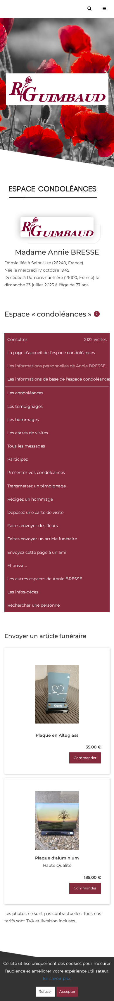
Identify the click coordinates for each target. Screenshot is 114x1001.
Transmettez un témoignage (36, 486)
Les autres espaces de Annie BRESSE (44, 578)
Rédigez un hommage (30, 499)
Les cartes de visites (27, 432)
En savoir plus (57, 978)
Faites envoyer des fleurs (32, 525)
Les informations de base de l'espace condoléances (58, 379)
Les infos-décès (22, 592)
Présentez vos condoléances (36, 472)
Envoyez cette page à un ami (36, 552)
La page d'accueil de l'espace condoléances (51, 352)
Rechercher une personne (33, 605)
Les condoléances (25, 393)
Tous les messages (26, 446)
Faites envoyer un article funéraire (42, 538)
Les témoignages (25, 406)
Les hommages (23, 419)
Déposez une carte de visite (35, 512)
